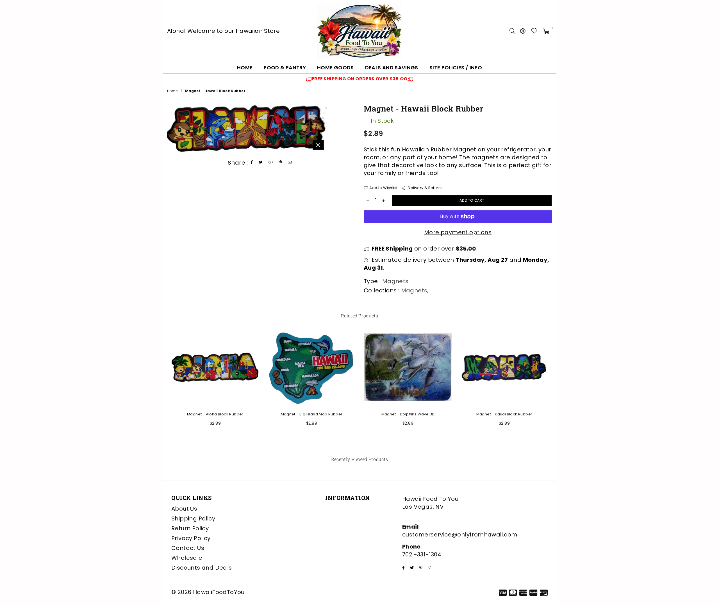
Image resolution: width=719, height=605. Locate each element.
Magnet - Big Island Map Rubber (312, 414)
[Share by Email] (289, 162)
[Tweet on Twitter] (261, 162)
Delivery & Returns (425, 187)
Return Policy (190, 528)
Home (244, 67)
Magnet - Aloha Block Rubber (215, 414)
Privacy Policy (191, 538)
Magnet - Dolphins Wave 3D (408, 414)
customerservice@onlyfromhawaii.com (459, 534)
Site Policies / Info (455, 67)
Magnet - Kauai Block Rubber (504, 414)
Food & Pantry (285, 67)
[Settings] (523, 31)
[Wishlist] (534, 31)
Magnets (414, 290)
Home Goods (335, 67)
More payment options (458, 232)
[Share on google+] (271, 162)
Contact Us (187, 548)
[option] (359, 79)
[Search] (512, 31)
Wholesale (186, 558)
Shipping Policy (193, 518)
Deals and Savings (391, 67)
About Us (184, 509)
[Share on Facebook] (251, 162)
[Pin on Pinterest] (281, 162)
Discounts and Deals (201, 568)
